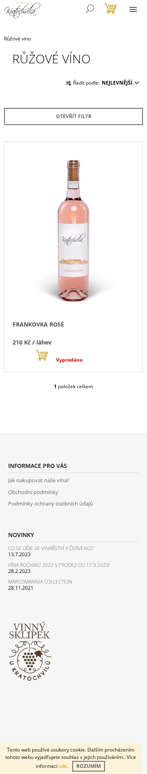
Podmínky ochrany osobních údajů (50, 503)
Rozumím (88, 766)
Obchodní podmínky (33, 492)
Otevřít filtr (73, 116)
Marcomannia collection (40, 581)
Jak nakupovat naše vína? (38, 480)
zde (63, 766)
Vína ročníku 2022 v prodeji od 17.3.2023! (59, 565)
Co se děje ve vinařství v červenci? (51, 548)
